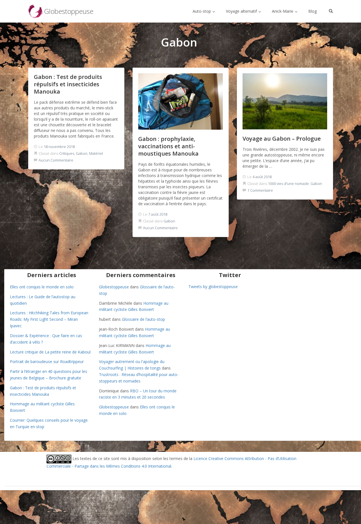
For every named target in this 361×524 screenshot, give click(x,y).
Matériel (96, 153)
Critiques (66, 153)
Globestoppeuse (114, 286)
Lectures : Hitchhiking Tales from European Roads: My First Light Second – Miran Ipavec (49, 319)
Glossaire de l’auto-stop (143, 319)
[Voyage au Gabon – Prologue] (285, 101)
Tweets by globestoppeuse (213, 286)
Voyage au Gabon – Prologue (282, 138)
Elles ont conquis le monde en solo (42, 286)
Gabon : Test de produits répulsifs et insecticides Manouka (68, 84)
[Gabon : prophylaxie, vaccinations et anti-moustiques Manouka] (180, 101)
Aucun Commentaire (56, 160)
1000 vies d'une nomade (288, 183)
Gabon (81, 153)
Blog (312, 11)
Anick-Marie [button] (283, 11)
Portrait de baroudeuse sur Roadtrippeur (47, 361)
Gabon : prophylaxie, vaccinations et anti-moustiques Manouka (168, 146)
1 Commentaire (260, 190)
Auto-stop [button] (202, 11)
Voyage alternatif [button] (242, 11)
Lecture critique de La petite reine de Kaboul (50, 352)
